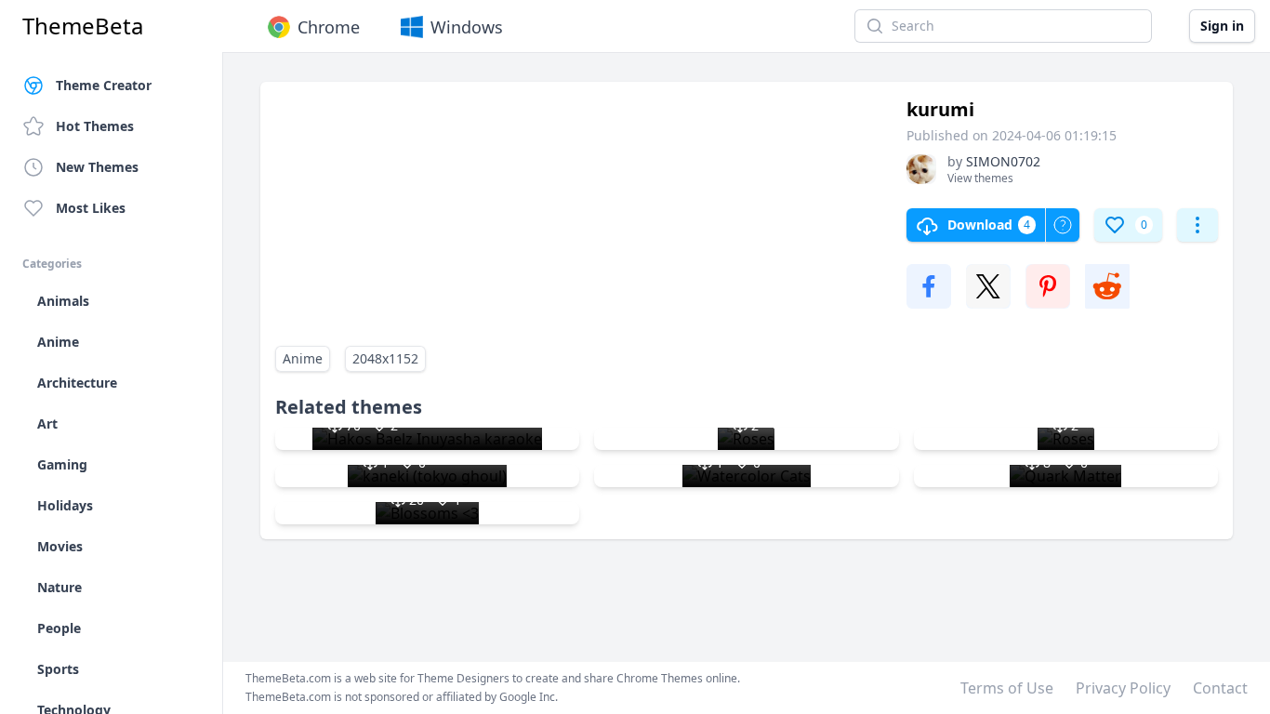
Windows (466, 27)
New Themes (97, 167)
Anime (303, 358)
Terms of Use (1006, 688)
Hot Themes (95, 126)
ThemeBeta (82, 26)
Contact (1220, 688)
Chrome (329, 27)
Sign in (1222, 25)
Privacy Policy (1123, 688)
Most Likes (91, 208)
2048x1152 (385, 358)
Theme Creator (104, 85)
